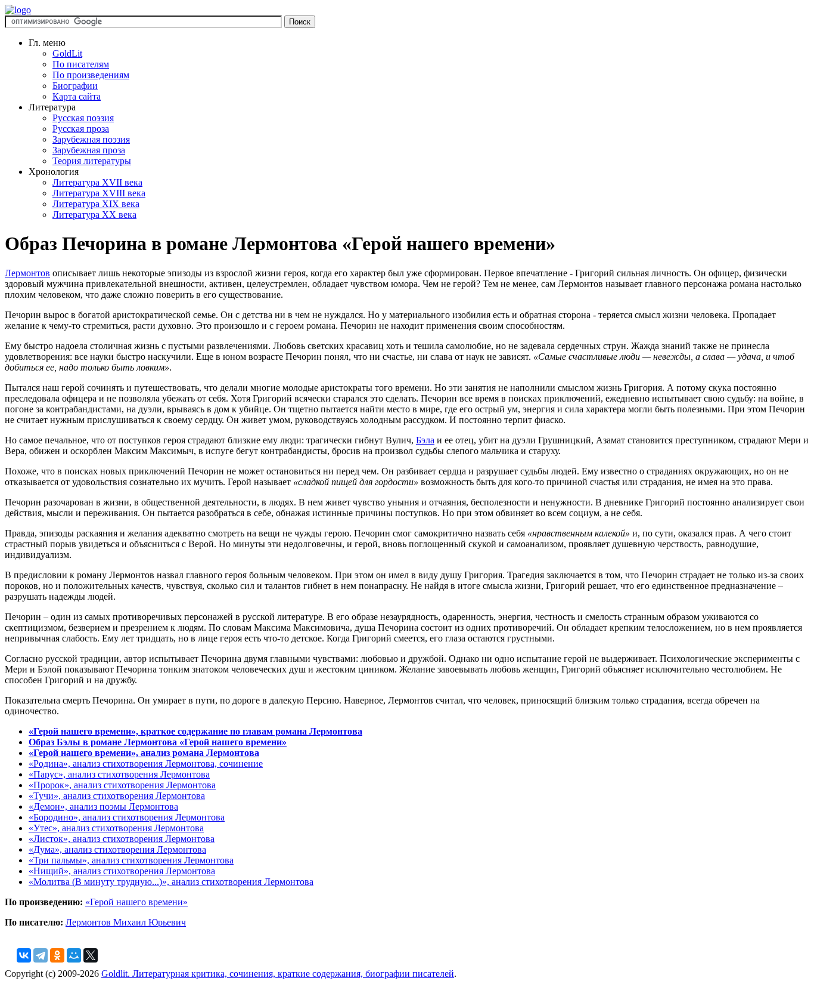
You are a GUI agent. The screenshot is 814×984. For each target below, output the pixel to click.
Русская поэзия (83, 118)
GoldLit (67, 53)
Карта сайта (76, 96)
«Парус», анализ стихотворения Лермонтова (119, 774)
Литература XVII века (97, 182)
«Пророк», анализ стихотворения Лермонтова (122, 785)
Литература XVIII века (98, 193)
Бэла (425, 440)
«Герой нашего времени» (136, 902)
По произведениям (90, 75)
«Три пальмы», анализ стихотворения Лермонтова (131, 860)
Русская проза (80, 129)
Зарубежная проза (88, 150)
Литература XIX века (95, 204)
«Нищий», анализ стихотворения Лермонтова (122, 871)
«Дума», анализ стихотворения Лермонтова (117, 849)
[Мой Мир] (74, 955)
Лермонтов (27, 273)
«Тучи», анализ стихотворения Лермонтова (117, 796)
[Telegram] (40, 955)
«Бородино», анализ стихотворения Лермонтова (127, 817)
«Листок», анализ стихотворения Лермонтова (122, 839)
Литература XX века (94, 214)
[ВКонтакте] (24, 955)
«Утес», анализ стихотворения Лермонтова (116, 828)
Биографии (75, 86)
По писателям (80, 64)
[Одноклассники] (57, 955)
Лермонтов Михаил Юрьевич (126, 922)
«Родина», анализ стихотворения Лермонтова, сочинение (146, 763)
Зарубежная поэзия (91, 139)
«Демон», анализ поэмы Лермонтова (103, 806)
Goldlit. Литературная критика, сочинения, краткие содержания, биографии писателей (277, 973)
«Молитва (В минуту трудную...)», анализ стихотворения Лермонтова (171, 882)
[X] (90, 955)
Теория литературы (91, 161)
